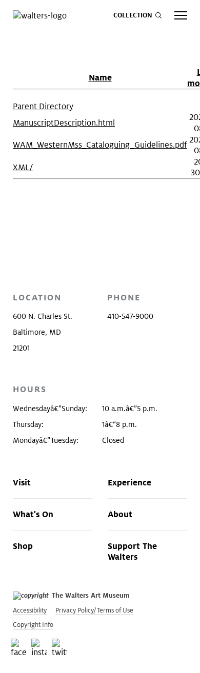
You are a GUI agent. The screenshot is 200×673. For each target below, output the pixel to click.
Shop (23, 546)
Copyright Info (33, 624)
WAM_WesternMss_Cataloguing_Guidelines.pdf (100, 144)
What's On (33, 514)
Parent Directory (43, 106)
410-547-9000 (130, 316)
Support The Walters (132, 551)
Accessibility (30, 610)
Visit (22, 482)
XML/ (23, 167)
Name (100, 77)
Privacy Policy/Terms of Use (94, 610)
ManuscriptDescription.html (64, 122)
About (120, 514)
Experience (129, 482)
